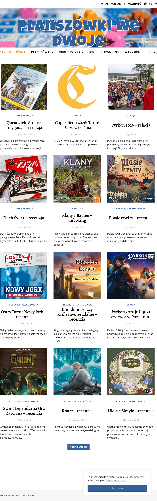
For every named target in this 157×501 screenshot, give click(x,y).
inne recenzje (24, 115)
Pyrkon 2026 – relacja (130, 125)
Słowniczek (110, 52)
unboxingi (77, 208)
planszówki (40, 52)
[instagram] (150, 4)
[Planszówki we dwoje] (78, 27)
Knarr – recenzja (77, 410)
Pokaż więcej (78, 447)
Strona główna (12, 52)
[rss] (156, 4)
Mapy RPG (132, 52)
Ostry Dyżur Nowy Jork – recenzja (23, 314)
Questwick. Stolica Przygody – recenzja (23, 125)
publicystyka (69, 52)
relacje (131, 115)
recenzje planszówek (131, 208)
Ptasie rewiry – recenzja (131, 217)
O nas (105, 3)
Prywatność (132, 3)
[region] (117, 482)
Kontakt (116, 3)
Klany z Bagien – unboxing (77, 218)
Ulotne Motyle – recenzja (131, 410)
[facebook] (145, 4)
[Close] (147, 472)
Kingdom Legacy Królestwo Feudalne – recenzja (77, 314)
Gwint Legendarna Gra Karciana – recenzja (24, 411)
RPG (92, 52)
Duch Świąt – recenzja (23, 217)
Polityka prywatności (116, 480)
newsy (77, 115)
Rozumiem (117, 488)
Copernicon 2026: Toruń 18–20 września (77, 125)
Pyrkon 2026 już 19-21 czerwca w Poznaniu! (131, 314)
